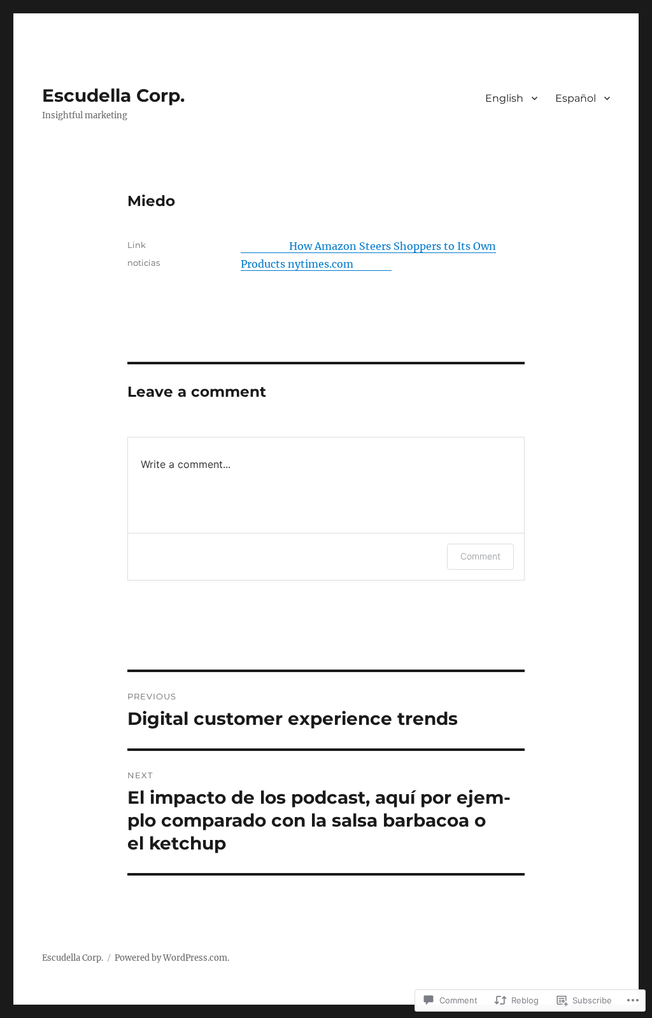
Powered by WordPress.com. (172, 958)
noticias (143, 263)
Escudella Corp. (113, 95)
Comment (480, 556)
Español (575, 98)
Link (136, 245)
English (504, 98)
